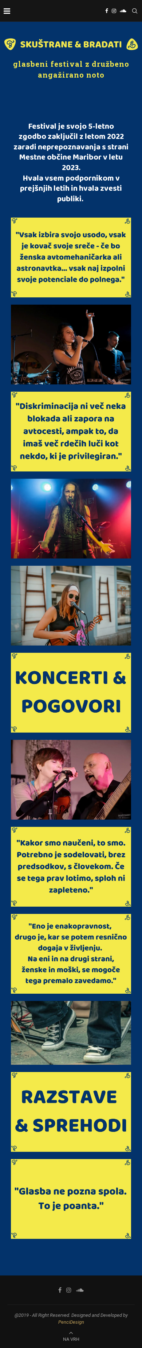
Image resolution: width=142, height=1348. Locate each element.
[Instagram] (114, 10)
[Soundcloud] (123, 10)
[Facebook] (106, 10)
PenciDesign (71, 1322)
